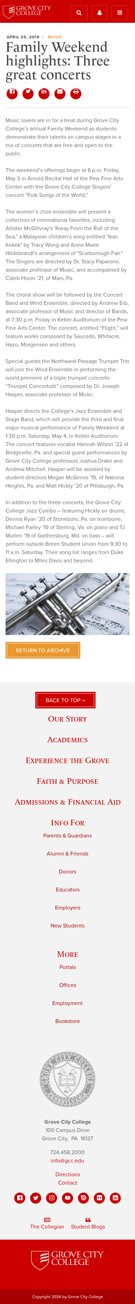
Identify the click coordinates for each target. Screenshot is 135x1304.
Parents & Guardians (67, 835)
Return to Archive (43, 650)
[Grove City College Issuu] (83, 1198)
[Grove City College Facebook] (19, 1198)
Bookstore (67, 1021)
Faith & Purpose (67, 781)
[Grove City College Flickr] (99, 1198)
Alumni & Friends (67, 853)
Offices (67, 985)
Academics (67, 739)
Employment (67, 1003)
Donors (67, 871)
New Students (67, 925)
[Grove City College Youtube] (67, 1198)
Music (55, 37)
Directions (67, 1174)
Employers (67, 907)
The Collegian (47, 1226)
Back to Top (64, 700)
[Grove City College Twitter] (35, 1198)
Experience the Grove (67, 760)
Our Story (67, 718)
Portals (68, 967)
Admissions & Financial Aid (68, 801)
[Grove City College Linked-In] (115, 1198)
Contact (67, 1182)
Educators (68, 889)
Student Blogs (88, 1226)
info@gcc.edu (67, 1160)
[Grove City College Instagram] (51, 1198)
